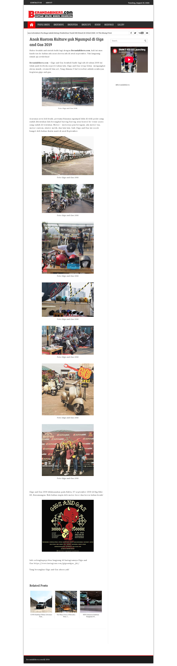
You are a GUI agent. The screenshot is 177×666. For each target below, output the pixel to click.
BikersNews (59, 24)
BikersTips (86, 24)
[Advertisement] (67, 636)
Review (98, 24)
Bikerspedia (73, 24)
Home (31, 24)
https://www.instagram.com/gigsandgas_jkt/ (56, 563)
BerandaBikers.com (39, 63)
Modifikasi (109, 24)
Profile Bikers (43, 24)
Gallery (121, 24)
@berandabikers (123, 85)
